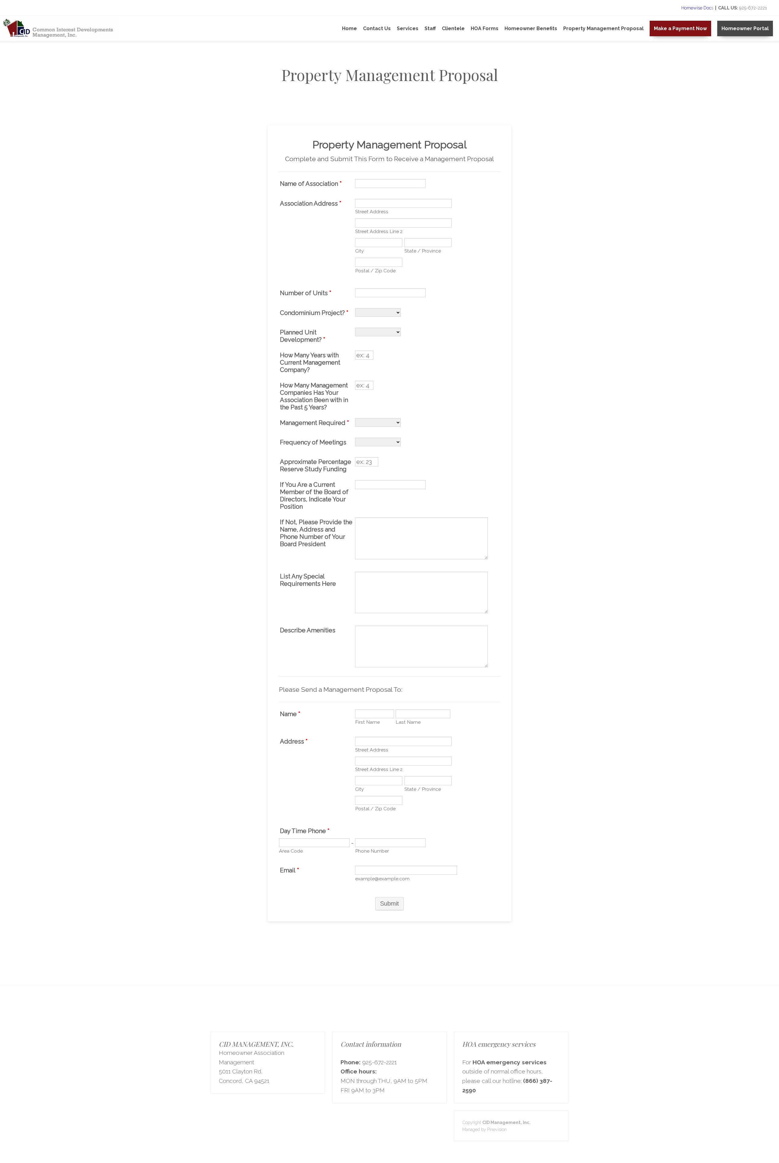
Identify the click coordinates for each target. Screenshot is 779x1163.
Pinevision (497, 1129)
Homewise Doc (695, 7)
